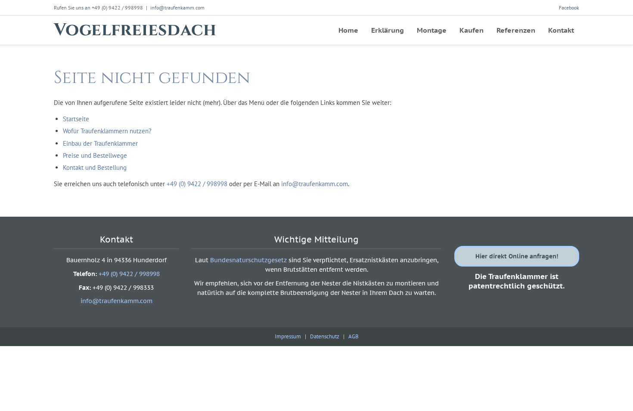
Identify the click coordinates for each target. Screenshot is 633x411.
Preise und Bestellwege (95, 155)
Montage (432, 30)
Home (348, 30)
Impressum (288, 336)
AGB (353, 336)
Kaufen (471, 30)
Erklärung (387, 30)
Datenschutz (324, 336)
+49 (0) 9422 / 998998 (197, 184)
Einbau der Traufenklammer (100, 143)
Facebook (569, 7)
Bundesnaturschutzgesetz (248, 260)
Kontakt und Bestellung (95, 167)
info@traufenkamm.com (177, 7)
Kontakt (561, 30)
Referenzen (515, 30)
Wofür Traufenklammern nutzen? (107, 131)
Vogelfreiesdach (135, 30)
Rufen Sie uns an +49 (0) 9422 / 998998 (98, 7)
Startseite (76, 119)
